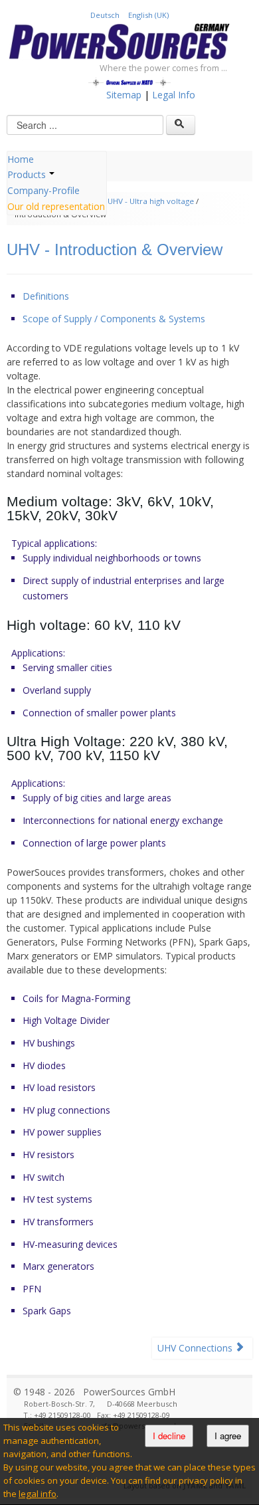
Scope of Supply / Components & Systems (114, 318)
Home (20, 159)
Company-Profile (43, 190)
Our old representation (56, 206)
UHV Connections (196, 1348)
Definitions (46, 296)
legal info (37, 1494)
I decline (169, 1435)
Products (26, 174)
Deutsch (106, 15)
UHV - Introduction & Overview (114, 249)
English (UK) (148, 15)
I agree (228, 1435)
